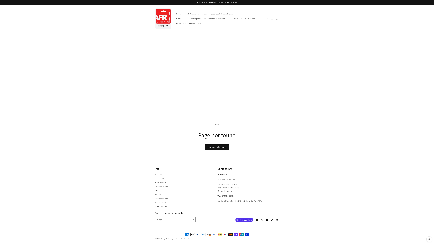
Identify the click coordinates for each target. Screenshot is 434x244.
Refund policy (160, 202)
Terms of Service (161, 186)
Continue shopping (217, 147)
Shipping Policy (161, 206)
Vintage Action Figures (168, 239)
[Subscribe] (192, 219)
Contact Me (159, 178)
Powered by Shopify (183, 239)
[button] (196, 14)
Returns (158, 194)
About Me (159, 174)
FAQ (156, 190)
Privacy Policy (160, 182)
